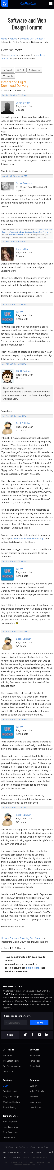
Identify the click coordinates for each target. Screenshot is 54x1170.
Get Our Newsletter (12, 1066)
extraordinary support (21, 1004)
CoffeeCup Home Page (25, 1147)
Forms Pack (35, 1061)
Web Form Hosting (11, 1102)
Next (19, 90)
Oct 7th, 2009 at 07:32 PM (14, 561)
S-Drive (6, 1086)
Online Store (43, 1147)
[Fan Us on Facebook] (32, 1035)
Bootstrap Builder (16, 235)
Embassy (34, 1096)
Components (9, 1137)
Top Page (9, 1147)
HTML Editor (8, 994)
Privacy (7, 1157)
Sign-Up (39, 1023)
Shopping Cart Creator (31, 38)
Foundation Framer (41, 232)
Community (36, 1080)
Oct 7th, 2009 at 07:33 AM (14, 304)
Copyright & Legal (43, 1152)
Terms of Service (28, 1165)
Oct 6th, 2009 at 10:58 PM (14, 242)
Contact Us (8, 1071)
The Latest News (11, 1061)
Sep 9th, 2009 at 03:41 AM (14, 95)
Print (21, 70)
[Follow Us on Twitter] (25, 1035)
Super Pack (35, 1066)
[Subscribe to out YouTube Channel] (39, 1035)
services (38, 997)
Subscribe (35, 70)
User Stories (35, 1107)
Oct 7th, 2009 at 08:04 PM (14, 719)
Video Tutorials (37, 1091)
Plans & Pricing (9, 1107)
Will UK (19, 311)
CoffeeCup (8, 1050)
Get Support (29, 1152)
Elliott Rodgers (23, 371)
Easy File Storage (11, 1096)
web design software (19, 997)
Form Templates (10, 1132)
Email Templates (10, 1127)
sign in (12, 55)
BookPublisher (23, 423)
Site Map (16, 1157)
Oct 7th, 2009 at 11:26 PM (14, 807)
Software (34, 1050)
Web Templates (10, 1121)
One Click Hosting (11, 1091)
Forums (13, 38)
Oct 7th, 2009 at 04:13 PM (14, 364)
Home (4, 38)
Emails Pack (35, 1055)
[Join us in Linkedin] (47, 1035)
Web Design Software (12, 1152)
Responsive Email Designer (21, 232)
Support (33, 1086)
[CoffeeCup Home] (28, 4)
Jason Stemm (23, 102)
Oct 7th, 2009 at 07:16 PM (14, 416)
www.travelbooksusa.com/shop (27, 538)
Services (7, 1080)
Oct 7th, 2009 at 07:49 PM (14, 632)
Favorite (9, 76)
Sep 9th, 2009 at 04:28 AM (14, 176)
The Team (7, 1055)
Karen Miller (22, 249)
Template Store (11, 1116)
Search (8, 70)
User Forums (35, 1102)
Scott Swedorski (24, 183)
